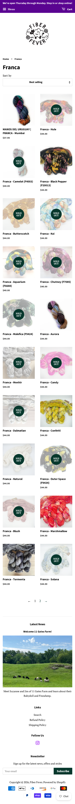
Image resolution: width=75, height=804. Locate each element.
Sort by (7, 75)
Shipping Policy (37, 725)
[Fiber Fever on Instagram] (37, 743)
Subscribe (63, 771)
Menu (11, 9)
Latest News (37, 624)
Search (37, 714)
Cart (69, 9)
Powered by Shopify (54, 782)
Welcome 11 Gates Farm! (37, 632)
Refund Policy (37, 720)
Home (6, 59)
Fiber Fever (36, 782)
